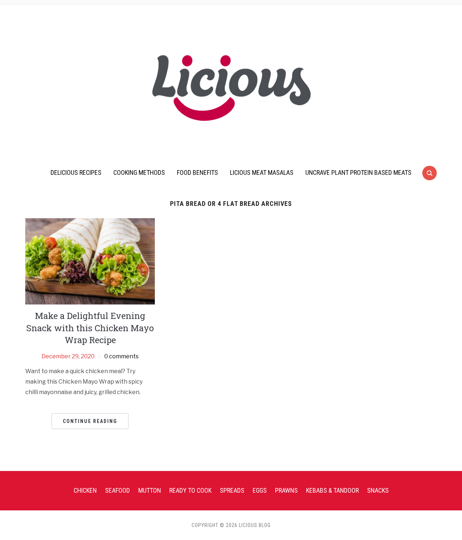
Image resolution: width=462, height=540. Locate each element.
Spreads (232, 490)
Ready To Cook (190, 490)
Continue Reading (90, 421)
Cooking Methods (139, 172)
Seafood (117, 490)
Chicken (85, 490)
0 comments (121, 356)
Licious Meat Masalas (261, 172)
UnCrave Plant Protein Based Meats (358, 172)
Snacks (378, 490)
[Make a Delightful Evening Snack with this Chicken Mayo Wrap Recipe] (90, 261)
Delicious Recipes (76, 172)
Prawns (286, 490)
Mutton (149, 490)
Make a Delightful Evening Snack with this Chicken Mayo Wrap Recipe (90, 328)
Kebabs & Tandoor (332, 490)
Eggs (260, 490)
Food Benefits (197, 172)
